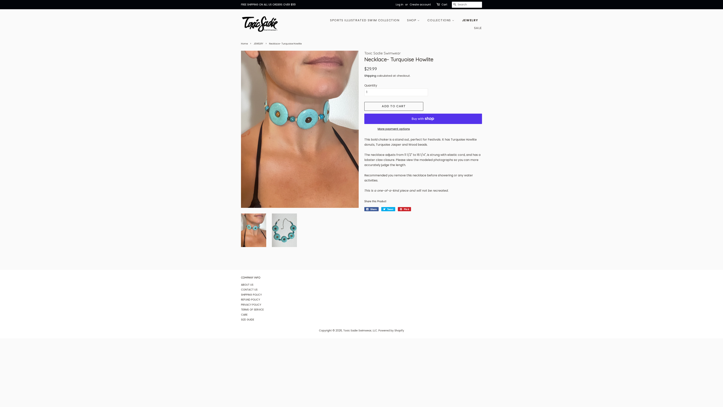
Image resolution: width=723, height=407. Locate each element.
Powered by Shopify (391, 330)
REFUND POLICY (250, 299)
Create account (420, 4)
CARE (244, 315)
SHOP (412, 20)
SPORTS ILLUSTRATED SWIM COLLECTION (364, 20)
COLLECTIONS (439, 20)
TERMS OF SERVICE (252, 309)
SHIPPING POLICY (251, 295)
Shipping (370, 76)
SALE (478, 28)
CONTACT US (249, 289)
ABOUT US (247, 285)
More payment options (394, 129)
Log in (399, 4)
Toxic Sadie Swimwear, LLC (360, 330)
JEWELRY (470, 20)
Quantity (370, 85)
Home (244, 43)
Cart (444, 4)
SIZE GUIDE (247, 319)
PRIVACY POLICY (251, 305)
